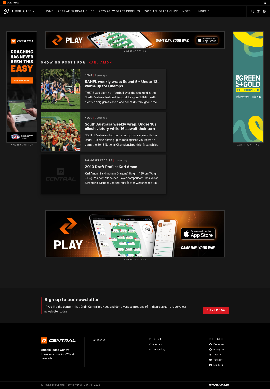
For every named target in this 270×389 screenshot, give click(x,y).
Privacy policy (157, 349)
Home (49, 11)
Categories (99, 340)
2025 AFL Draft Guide (161, 11)
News (186, 11)
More (202, 11)
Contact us (155, 344)
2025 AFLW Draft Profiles (119, 11)
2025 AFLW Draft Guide (76, 11)
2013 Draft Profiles (98, 160)
